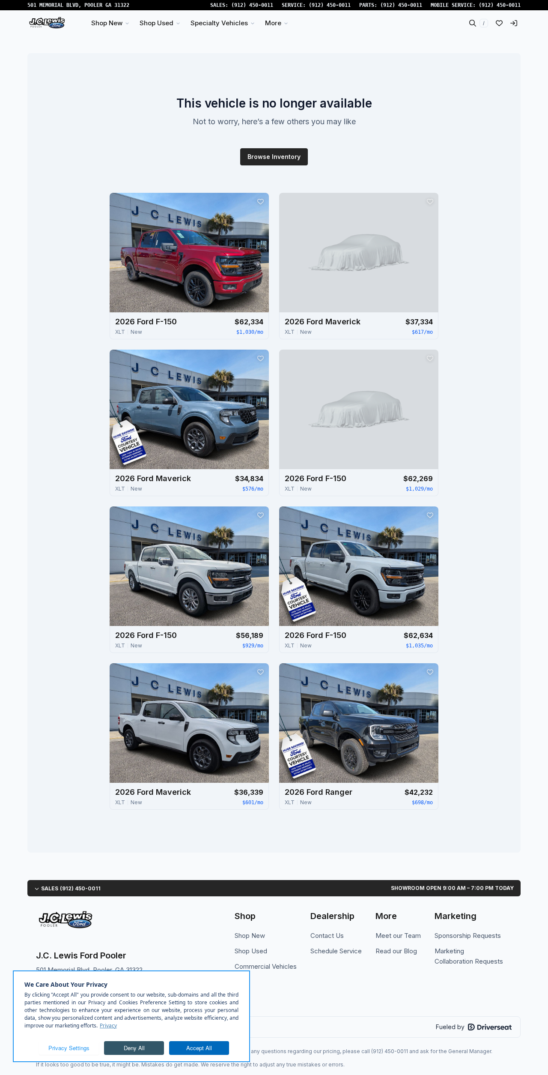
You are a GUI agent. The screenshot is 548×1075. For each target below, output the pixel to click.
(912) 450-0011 (252, 5)
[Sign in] (514, 23)
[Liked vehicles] (499, 23)
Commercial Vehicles (266, 966)
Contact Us (327, 935)
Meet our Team (398, 935)
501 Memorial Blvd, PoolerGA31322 (78, 5)
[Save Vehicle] (260, 201)
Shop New (250, 935)
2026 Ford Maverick (322, 321)
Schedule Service (336, 951)
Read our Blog (396, 951)
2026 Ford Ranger (318, 792)
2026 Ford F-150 (146, 321)
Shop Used (251, 951)
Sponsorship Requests (468, 935)
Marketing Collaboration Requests (469, 956)
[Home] (46, 23)
